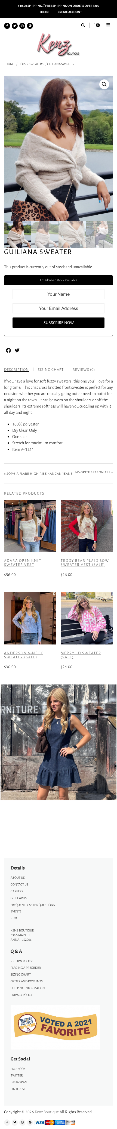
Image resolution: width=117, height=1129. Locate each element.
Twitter (17, 1075)
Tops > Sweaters (31, 64)
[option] (58, 743)
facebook (18, 1069)
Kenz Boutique (47, 1111)
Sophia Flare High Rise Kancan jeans (40, 473)
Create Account (70, 11)
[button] (104, 84)
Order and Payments (27, 981)
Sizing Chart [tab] (51, 369)
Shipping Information (28, 988)
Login (44, 11)
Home (9, 64)
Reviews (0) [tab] (84, 369)
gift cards (19, 898)
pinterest (18, 1089)
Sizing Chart (21, 974)
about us (18, 877)
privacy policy (21, 995)
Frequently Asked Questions (33, 905)
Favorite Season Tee (92, 472)
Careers (17, 891)
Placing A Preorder (26, 967)
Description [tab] (16, 369)
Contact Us (19, 884)
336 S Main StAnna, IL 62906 (21, 937)
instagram (19, 1082)
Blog (14, 918)
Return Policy (21, 961)
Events (16, 911)
